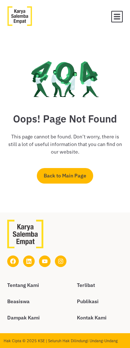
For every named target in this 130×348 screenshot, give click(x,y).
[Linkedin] (29, 261)
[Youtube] (45, 261)
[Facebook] (13, 261)
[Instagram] (60, 261)
